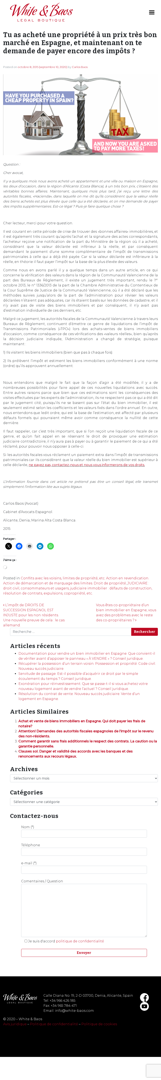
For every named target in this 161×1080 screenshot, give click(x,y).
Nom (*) (27, 827)
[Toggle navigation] (152, 12)
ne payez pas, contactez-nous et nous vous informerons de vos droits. (87, 465)
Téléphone (30, 845)
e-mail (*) (29, 863)
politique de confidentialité (80, 941)
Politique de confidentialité (54, 1024)
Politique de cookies (99, 1024)
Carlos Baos (80, 67)
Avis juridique (15, 1024)
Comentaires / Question (42, 881)
